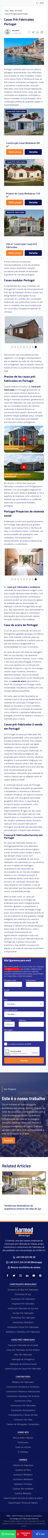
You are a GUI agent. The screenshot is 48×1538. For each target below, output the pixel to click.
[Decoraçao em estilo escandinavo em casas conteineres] (24, 1182)
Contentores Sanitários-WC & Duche (23, 1396)
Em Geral (8, 1174)
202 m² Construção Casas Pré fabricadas (21, 245)
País (5, 999)
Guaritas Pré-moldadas (23, 1488)
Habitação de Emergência (23, 1359)
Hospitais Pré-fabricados (23, 1303)
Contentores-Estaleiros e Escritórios (23, 1386)
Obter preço (14, 152)
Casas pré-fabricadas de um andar (23, 1345)
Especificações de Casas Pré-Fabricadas (23, 1368)
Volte (42, 3)
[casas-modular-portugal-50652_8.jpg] (24, 329)
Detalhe (33, 152)
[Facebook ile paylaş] (29, 32)
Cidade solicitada (10, 1009)
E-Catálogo (23, 1451)
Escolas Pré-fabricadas (23, 1313)
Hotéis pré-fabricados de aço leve (23, 1308)
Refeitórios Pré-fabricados (23, 1317)
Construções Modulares (23, 1284)
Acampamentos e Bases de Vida (23, 1414)
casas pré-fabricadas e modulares (23, 587)
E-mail (6, 990)
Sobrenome (31, 980)
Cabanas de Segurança (23, 1465)
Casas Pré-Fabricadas (16, 111)
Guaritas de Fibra (23, 1469)
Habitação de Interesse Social (23, 1364)
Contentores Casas (23, 1400)
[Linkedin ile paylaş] (37, 32)
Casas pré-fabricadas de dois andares (23, 1349)
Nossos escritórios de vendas (25, 1267)
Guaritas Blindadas (23, 1493)
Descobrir (8, 1140)
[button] (12, 347)
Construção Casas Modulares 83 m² (23, 144)
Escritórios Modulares (23, 1479)
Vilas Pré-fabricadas (15, 212)
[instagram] (20, 1275)
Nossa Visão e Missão (23, 1437)
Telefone (7, 1020)
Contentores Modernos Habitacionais (23, 1391)
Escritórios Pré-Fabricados (23, 1299)
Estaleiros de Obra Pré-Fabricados (23, 1289)
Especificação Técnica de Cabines (23, 1502)
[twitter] (14, 1275)
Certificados (23, 1442)
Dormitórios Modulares (23, 1322)
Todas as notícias (23, 1447)
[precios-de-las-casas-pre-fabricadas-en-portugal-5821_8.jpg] (24, 562)
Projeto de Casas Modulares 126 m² (23, 195)
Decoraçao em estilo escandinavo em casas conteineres (23, 1207)
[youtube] (34, 1275)
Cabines (23, 1459)
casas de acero (18, 681)
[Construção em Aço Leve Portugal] (24, 452)
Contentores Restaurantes (23, 1410)
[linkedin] (27, 1275)
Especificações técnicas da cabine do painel (23, 1498)
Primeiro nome (10, 980)
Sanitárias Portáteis (23, 1484)
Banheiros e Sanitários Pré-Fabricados (23, 1331)
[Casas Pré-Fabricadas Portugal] (24, 479)
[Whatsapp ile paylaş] (42, 32)
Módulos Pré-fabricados (23, 1382)
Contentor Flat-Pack (23, 1419)
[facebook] (7, 1275)
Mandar (24, 1060)
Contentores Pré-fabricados (23, 1405)
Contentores (23, 1376)
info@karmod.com (12, 969)
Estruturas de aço (23, 1294)
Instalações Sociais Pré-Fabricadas (23, 1327)
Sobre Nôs (23, 1432)
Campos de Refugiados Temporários (23, 1424)
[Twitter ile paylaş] (33, 32)
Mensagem (8, 1029)
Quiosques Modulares (23, 1474)
